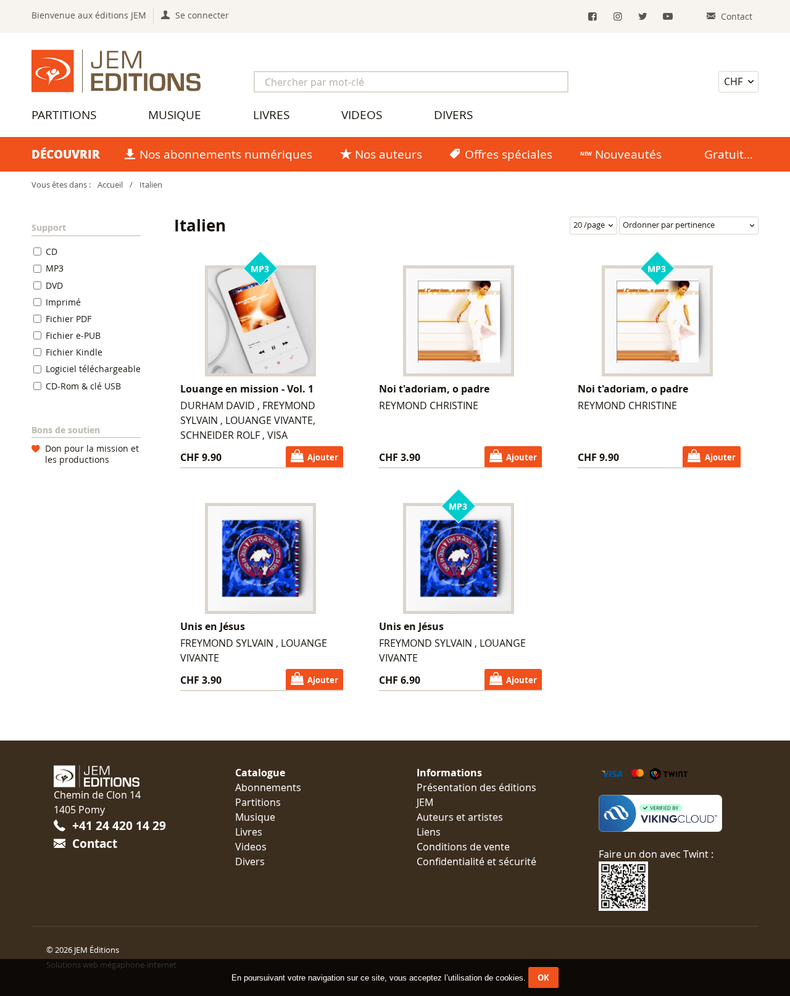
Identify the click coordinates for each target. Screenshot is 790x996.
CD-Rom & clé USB (83, 386)
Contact (94, 843)
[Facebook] (592, 16)
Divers (453, 115)
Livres (271, 115)
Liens (429, 832)
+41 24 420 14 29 (119, 825)
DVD (54, 285)
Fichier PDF (68, 319)
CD (51, 251)
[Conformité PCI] (668, 813)
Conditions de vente (463, 846)
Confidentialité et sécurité (476, 861)
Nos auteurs (388, 154)
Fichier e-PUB (73, 335)
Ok (543, 977)
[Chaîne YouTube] (668, 16)
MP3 (55, 268)
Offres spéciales (508, 154)
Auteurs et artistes (460, 817)
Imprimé (63, 302)
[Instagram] (617, 16)
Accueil (110, 185)
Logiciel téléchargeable (93, 369)
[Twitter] (642, 16)
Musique (174, 115)
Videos (361, 115)
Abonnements (268, 787)
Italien (150, 185)
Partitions (63, 115)
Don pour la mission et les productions (92, 454)
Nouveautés (628, 154)
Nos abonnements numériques (225, 154)
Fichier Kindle (74, 352)
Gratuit (724, 154)
